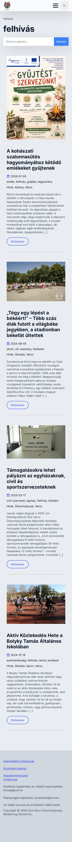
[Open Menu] (55, 5)
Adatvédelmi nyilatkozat (18, 761)
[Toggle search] (64, 5)
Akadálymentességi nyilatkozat (15, 777)
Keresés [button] (61, 41)
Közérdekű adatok (14, 768)
